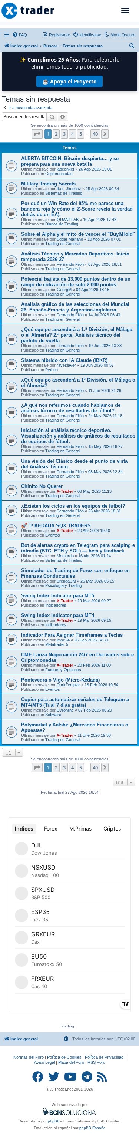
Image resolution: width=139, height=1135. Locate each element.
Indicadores (55, 605)
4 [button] (72, 134)
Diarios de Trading (61, 224)
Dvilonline (65, 710)
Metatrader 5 (56, 644)
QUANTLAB (68, 219)
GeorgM (64, 289)
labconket (65, 169)
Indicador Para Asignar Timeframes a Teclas (72, 635)
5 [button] (80, 134)
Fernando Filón (70, 264)
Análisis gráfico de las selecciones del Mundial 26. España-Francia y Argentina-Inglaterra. (75, 307)
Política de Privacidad (104, 1057)
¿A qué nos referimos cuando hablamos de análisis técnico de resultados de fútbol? (70, 407)
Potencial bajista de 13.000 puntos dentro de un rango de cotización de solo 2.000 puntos (75, 281)
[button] (37, 133)
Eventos (52, 535)
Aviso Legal (44, 1062)
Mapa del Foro (71, 1062)
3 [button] (64, 134)
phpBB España (92, 1128)
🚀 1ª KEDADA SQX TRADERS (56, 525)
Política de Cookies (64, 1057)
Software (53, 714)
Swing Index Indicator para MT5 (57, 595)
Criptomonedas (59, 173)
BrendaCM (66, 581)
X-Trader (65, 491)
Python (51, 369)
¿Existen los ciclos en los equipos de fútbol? (73, 506)
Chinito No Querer (42, 486)
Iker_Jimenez (69, 189)
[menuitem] (19, 34)
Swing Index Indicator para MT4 (57, 615)
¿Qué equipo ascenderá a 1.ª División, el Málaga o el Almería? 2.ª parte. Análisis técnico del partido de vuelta (76, 335)
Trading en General (62, 243)
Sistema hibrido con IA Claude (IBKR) (64, 360)
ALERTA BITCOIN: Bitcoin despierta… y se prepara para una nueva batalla (70, 161)
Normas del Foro (28, 1057)
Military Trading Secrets (48, 184)
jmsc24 (63, 640)
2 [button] (56, 134)
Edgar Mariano (70, 239)
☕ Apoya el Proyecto (69, 81)
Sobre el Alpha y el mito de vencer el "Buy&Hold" (78, 234)
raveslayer (66, 365)
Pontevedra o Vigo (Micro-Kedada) (60, 680)
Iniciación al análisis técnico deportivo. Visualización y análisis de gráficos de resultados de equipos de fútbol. (78, 436)
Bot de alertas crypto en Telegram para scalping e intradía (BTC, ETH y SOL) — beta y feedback (78, 548)
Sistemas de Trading (63, 193)
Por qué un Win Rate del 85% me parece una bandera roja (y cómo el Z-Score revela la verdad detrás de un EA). (77, 209)
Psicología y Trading (63, 585)
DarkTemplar (68, 685)
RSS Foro (96, 1062)
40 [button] (95, 134)
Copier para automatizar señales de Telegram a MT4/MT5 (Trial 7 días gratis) (75, 702)
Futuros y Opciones (63, 669)
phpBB (54, 1121)
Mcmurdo (65, 556)
